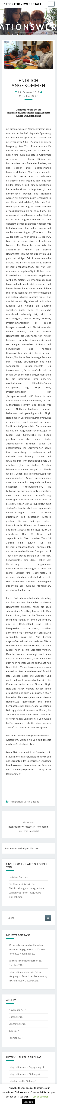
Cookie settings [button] (40, 1096)
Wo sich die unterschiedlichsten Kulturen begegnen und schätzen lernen (27, 949)
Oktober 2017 (16, 1016)
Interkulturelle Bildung (21, 1081)
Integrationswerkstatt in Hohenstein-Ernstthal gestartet (28, 826)
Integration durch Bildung (24, 801)
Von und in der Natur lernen (23, 960)
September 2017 (17, 1023)
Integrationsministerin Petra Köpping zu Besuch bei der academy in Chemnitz (28, 976)
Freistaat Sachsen (18, 877)
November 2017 (17, 1009)
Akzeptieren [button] (28, 1102)
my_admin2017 (28, 95)
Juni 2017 (14, 1030)
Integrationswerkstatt (21, 4)
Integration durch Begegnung (25, 1067)
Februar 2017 (16, 1037)
